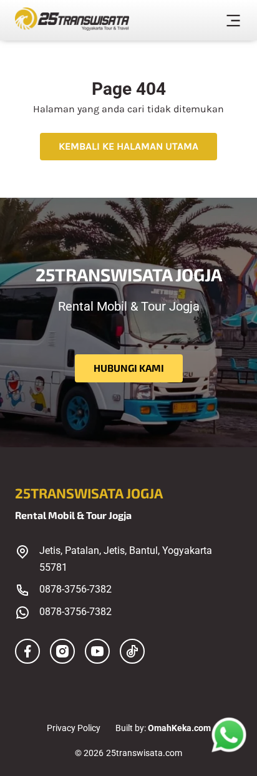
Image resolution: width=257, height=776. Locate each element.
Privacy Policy (73, 728)
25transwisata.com (144, 753)
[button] (233, 22)
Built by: (163, 728)
